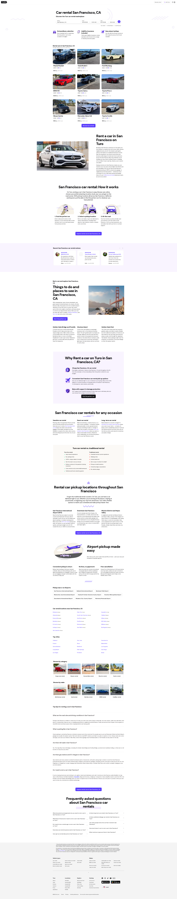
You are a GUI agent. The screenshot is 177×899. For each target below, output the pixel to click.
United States (110, 25)
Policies (54, 884)
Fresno (54, 643)
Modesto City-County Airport (84, 598)
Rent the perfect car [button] (60, 319)
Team (54, 882)
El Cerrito (57, 624)
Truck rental (79, 860)
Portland (79, 652)
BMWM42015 (65, 254)
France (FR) (67, 887)
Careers (54, 885)
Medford (79, 646)
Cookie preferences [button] (74, 894)
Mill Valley (105, 621)
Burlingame (105, 627)
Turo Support (62, 850)
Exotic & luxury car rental (70, 860)
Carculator (91, 882)
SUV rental (67, 866)
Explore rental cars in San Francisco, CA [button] (88, 233)
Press (54, 887)
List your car (91, 880)
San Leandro (58, 630)
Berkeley (75, 312)
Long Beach (56, 649)
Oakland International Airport (85, 591)
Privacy (66, 894)
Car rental (103, 25)
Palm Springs (80, 649)
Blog (114, 878)
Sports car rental (68, 864)
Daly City (81, 612)
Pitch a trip (79, 884)
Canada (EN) (67, 884)
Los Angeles (104, 646)
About (54, 880)
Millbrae (104, 624)
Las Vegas (55, 652)
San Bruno (81, 618)
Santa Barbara (56, 646)
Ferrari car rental (92, 865)
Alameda (56, 615)
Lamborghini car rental (106, 860)
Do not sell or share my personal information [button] (89, 894)
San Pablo (81, 627)
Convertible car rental (57, 864)
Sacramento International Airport (63, 598)
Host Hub (91, 885)
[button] (173, 2)
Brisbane (56, 612)
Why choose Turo (80, 880)
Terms (62, 894)
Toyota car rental (117, 862)
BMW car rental (92, 862)
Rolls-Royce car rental (106, 867)
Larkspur (56, 627)
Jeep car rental (92, 867)
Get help (79, 887)
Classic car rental (56, 862)
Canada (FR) (67, 885)
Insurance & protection (94, 887)
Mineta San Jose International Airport (64, 594)
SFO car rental (65, 521)
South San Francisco (84, 615)
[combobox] (68, 22)
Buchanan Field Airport (102, 591)
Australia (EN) (68, 882)
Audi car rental (92, 860)
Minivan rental (68, 862)
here (60, 849)
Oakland (70, 312)
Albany (104, 618)
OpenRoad (55, 889)
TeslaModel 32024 (90, 254)
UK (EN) (66, 889)
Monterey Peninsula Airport (102, 598)
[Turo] (4, 2)
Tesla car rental (117, 860)
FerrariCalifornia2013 (115, 254)
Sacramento (104, 640)
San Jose (55, 314)
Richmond (81, 624)
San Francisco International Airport (63, 591)
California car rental (109, 175)
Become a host (158, 2)
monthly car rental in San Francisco (110, 424)
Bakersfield (104, 643)
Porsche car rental (105, 865)
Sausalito (105, 612)
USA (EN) (67, 880)
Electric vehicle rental (57, 866)
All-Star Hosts (92, 884)
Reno (78, 643)
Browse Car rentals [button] (88, 125)
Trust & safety (80, 885)
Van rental (79, 862)
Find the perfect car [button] (88, 396)
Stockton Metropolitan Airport (112, 594)
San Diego (104, 649)
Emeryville (57, 618)
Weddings (79, 882)
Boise (102, 652)
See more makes (117, 865)
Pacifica (80, 621)
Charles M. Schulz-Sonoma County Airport (89, 594)
